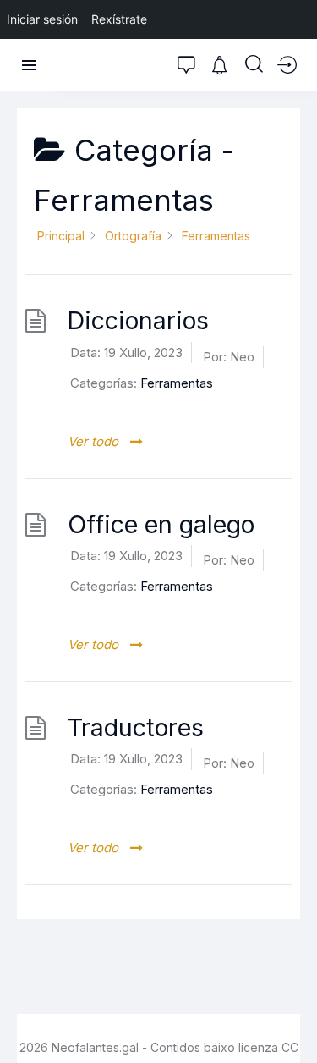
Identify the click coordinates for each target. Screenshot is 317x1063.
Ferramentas (176, 383)
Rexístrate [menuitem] (119, 19)
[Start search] (254, 64)
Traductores (136, 727)
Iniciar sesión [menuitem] (42, 19)
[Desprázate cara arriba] (292, 1019)
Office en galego (161, 524)
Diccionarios (138, 320)
